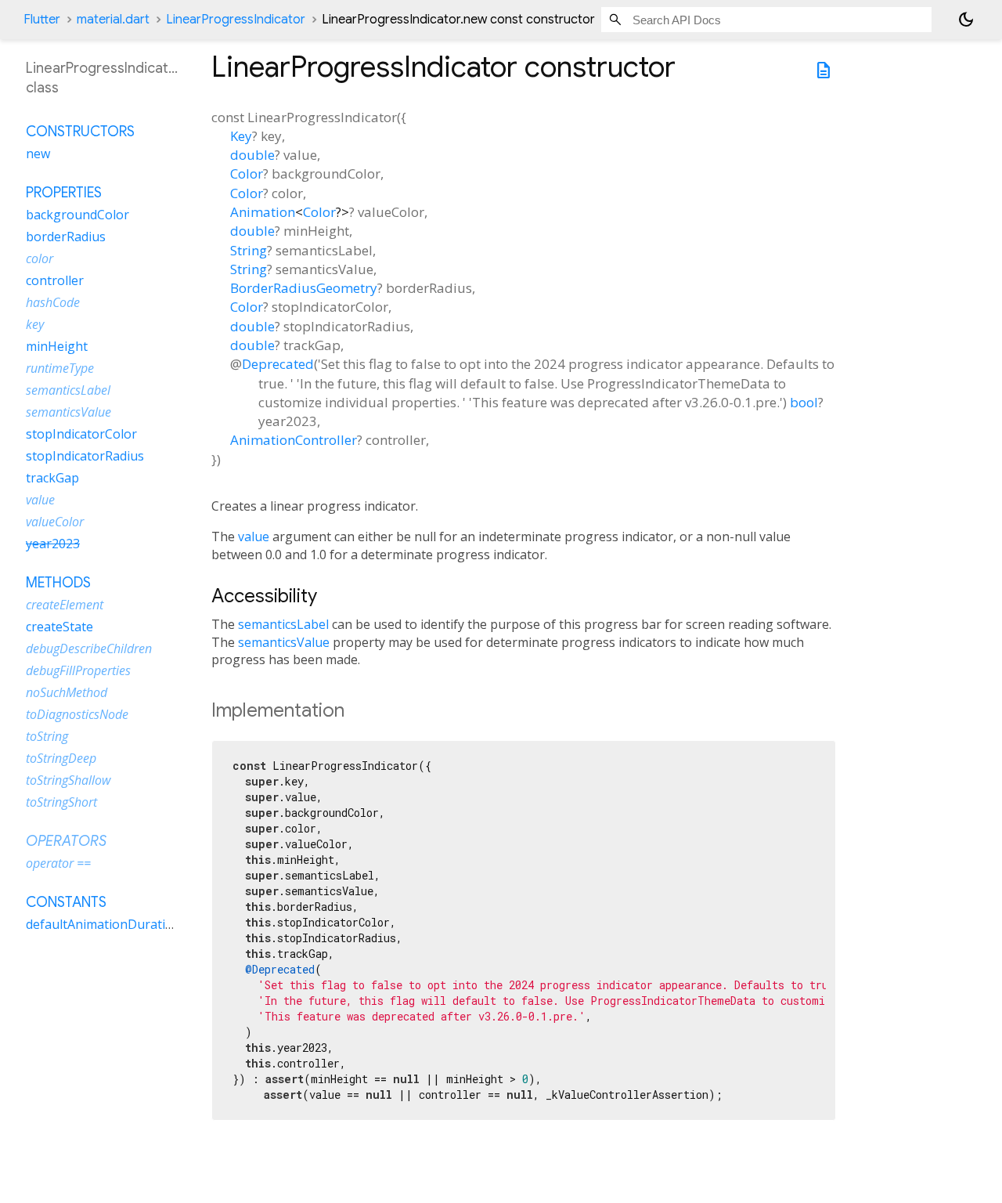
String (248, 250)
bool (804, 402)
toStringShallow (68, 780)
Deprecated (278, 364)
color (39, 258)
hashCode (53, 302)
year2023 (53, 543)
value (253, 536)
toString (47, 736)
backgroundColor (77, 214)
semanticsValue (284, 642)
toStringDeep (61, 758)
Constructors (80, 131)
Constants (66, 902)
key (35, 324)
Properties (64, 192)
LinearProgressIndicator (235, 19)
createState (59, 626)
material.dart (113, 19)
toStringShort (61, 802)
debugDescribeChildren (89, 648)
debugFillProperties (78, 670)
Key (241, 136)
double (252, 155)
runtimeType (60, 368)
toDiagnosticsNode (77, 714)
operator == (58, 863)
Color (246, 173)
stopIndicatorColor (81, 434)
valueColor (55, 521)
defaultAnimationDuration (103, 924)
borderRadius (66, 236)
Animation (262, 212)
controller (55, 280)
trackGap (52, 477)
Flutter (41, 19)
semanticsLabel (283, 624)
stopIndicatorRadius (85, 455)
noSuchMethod (66, 692)
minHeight (57, 346)
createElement (64, 604)
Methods (58, 582)
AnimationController (293, 440)
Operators (66, 841)
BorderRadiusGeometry (303, 288)
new (38, 153)
